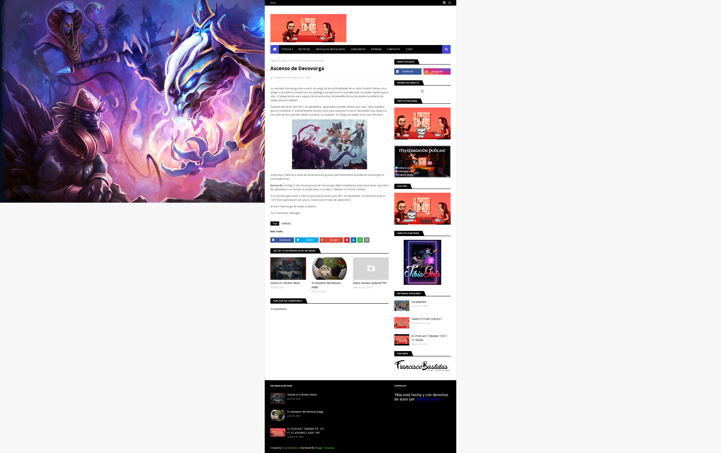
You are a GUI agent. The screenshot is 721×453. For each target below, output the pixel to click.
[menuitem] (274, 49)
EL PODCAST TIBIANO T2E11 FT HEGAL (429, 338)
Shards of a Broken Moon (285, 282)
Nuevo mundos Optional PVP (370, 282)
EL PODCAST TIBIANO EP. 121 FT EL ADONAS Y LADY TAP (305, 430)
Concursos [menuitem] (358, 49)
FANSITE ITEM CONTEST (427, 319)
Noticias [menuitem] (304, 49)
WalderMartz (281, 77)
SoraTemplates (290, 448)
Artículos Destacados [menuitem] (330, 49)
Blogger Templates (324, 448)
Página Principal (278, 60)
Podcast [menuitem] (287, 49)
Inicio (273, 3)
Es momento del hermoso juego (326, 284)
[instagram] (449, 3)
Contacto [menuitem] (393, 49)
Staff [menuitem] (409, 49)
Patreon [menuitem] (376, 49)
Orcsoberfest (419, 301)
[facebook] (444, 3)
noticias (293, 60)
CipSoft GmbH (428, 399)
